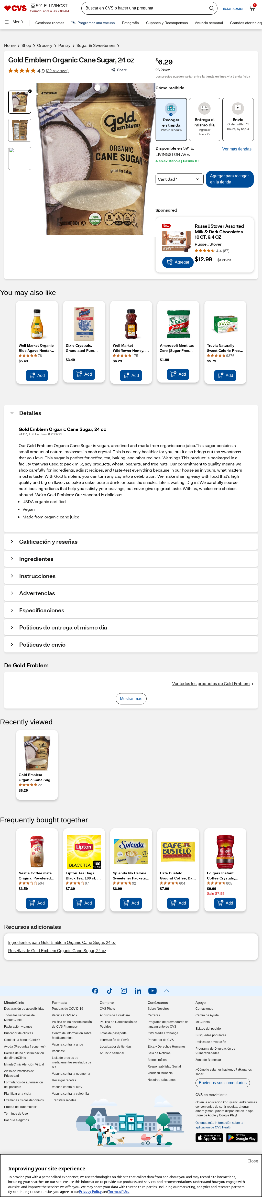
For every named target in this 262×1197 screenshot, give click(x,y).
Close (252, 1161)
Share (122, 69)
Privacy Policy (90, 1191)
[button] (237, 149)
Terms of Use (118, 1191)
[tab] (19, 102)
